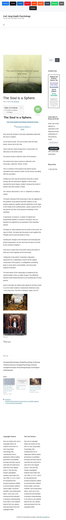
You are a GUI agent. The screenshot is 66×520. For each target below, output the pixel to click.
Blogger (41, 3)
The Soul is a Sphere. (11, 110)
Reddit (34, 3)
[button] (4, 24)
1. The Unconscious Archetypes (13, 403)
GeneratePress (46, 517)
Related (10, 112)
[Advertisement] (33, 39)
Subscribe (54, 148)
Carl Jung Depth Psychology (17, 16)
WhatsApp (54, 3)
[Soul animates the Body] (22, 381)
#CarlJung (8, 399)
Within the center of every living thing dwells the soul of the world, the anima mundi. (8, 389)
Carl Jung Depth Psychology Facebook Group (22, 122)
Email (61, 3)
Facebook (5, 3)
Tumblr (47, 3)
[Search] (57, 60)
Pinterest (27, 3)
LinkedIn (20, 3)
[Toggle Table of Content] (20, 107)
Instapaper (33, 8)
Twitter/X (13, 3)
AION (22, 129)
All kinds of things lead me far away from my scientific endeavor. (22, 401)
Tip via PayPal (54, 87)
